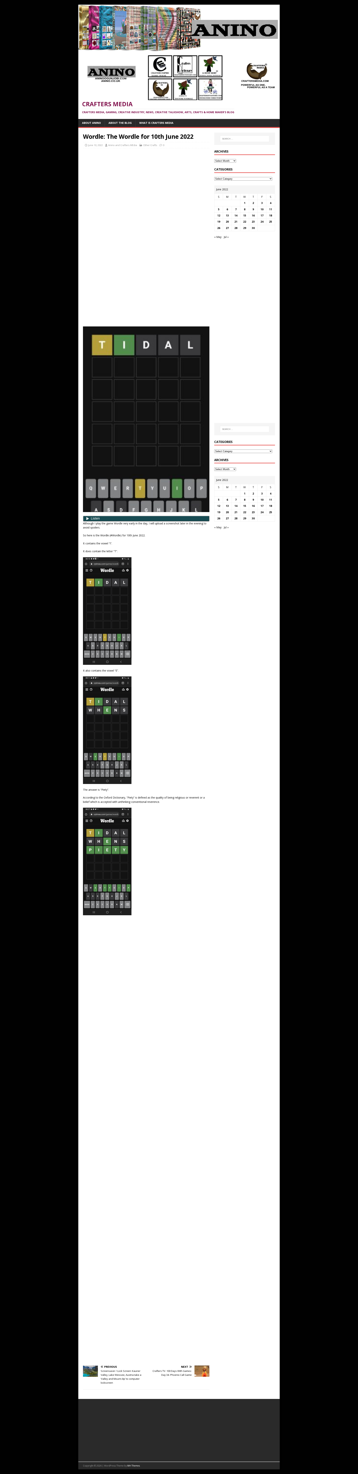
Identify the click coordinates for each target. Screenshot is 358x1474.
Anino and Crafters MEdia (122, 145)
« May (218, 237)
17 (261, 215)
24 (261, 221)
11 (270, 209)
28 (235, 228)
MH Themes (133, 1465)
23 (253, 221)
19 (218, 221)
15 (244, 215)
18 (270, 215)
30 (253, 228)
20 (227, 221)
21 (235, 221)
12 (218, 215)
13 (227, 215)
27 (227, 228)
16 (253, 215)
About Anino (91, 123)
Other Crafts (150, 145)
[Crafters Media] (179, 49)
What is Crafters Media (156, 123)
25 (270, 221)
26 (218, 228)
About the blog (120, 123)
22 (244, 221)
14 (235, 215)
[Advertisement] (146, 178)
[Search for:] (244, 139)
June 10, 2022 (95, 145)
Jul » (226, 237)
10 (261, 209)
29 (244, 228)
